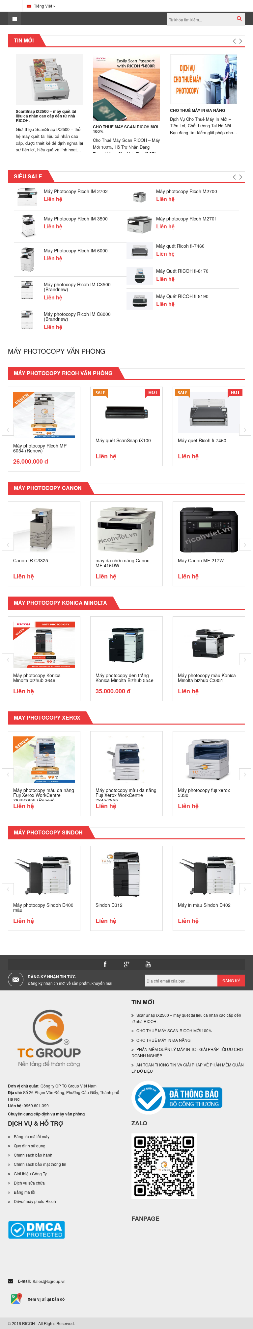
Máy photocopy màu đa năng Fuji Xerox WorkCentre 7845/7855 (126, 795)
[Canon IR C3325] (44, 529)
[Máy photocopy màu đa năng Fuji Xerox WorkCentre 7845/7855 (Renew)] (44, 759)
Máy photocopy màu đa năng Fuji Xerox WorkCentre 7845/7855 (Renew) (43, 795)
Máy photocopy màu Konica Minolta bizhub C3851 (207, 677)
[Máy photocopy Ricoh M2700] (139, 196)
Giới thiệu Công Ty (30, 1173)
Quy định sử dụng (29, 1145)
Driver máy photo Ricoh (35, 1201)
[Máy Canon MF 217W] (209, 529)
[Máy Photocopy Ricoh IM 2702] (27, 196)
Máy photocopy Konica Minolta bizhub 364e (37, 677)
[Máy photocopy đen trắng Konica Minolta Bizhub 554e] (126, 644)
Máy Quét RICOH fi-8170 (182, 271)
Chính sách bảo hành (33, 1155)
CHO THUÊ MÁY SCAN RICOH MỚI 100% (125, 129)
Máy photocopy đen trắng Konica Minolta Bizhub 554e (125, 677)
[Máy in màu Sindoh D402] (209, 874)
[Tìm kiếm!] (239, 18)
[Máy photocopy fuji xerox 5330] (209, 759)
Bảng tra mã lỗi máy (31, 1136)
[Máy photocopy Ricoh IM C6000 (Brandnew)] (27, 319)
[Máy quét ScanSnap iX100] (126, 412)
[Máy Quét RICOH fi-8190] (139, 300)
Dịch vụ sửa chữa (29, 1183)
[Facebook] (105, 964)
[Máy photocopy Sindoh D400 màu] (44, 874)
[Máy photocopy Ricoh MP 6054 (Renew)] (44, 414)
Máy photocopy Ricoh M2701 (186, 218)
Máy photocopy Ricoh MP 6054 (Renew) (40, 448)
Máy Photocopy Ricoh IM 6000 (76, 250)
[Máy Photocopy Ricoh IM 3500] (27, 226)
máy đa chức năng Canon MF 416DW (123, 563)
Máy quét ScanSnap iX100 (123, 440)
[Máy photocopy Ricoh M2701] (139, 223)
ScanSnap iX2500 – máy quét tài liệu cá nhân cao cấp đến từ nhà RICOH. (46, 115)
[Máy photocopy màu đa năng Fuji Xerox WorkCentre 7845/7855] (126, 759)
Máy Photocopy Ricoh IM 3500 (76, 218)
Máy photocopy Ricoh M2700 (186, 191)
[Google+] (126, 964)
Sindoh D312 (109, 905)
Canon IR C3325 (30, 560)
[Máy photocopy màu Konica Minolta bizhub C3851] (209, 644)
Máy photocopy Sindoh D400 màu (43, 907)
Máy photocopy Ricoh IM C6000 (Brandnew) (77, 316)
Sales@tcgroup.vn (49, 1281)
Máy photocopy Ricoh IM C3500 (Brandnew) (77, 287)
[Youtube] (148, 964)
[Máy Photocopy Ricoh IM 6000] (27, 259)
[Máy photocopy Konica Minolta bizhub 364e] (44, 644)
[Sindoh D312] (126, 874)
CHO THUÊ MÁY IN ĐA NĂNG (197, 110)
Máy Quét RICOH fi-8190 (182, 296)
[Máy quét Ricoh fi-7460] (139, 250)
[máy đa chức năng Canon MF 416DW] (126, 529)
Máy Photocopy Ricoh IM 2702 (76, 191)
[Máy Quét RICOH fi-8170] (139, 275)
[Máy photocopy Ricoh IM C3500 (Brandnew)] (27, 289)
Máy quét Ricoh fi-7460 (180, 246)
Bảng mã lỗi (24, 1192)
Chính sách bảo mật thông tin (40, 1164)
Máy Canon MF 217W (201, 560)
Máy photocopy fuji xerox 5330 (204, 792)
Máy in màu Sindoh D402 (204, 905)
